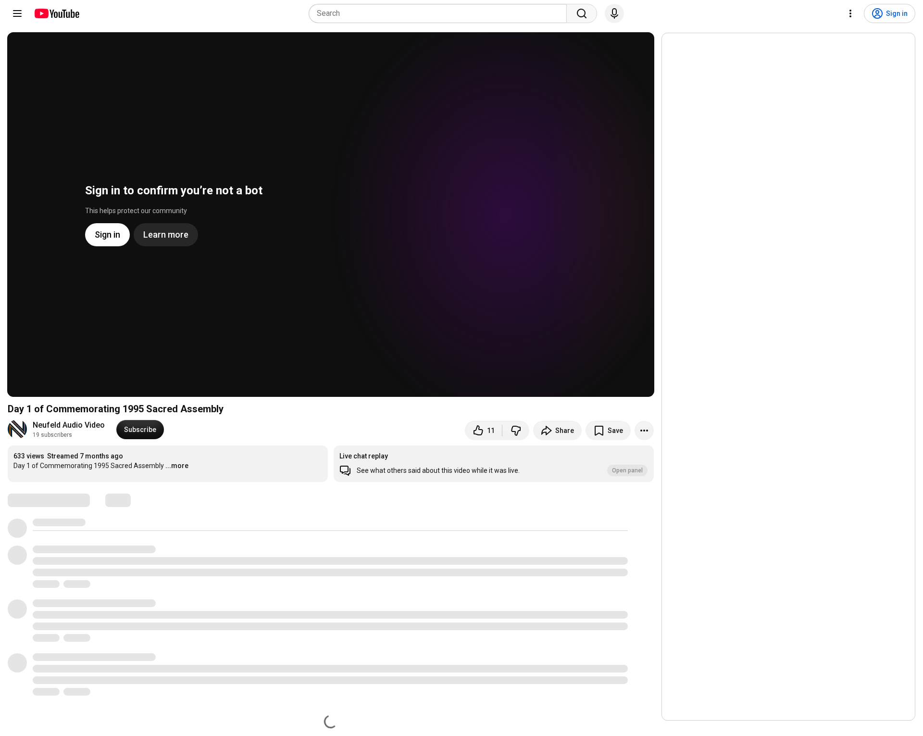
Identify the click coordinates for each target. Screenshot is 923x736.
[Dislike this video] (515, 430)
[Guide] (17, 13)
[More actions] (644, 430)
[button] (494, 463)
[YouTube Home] (56, 13)
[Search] (581, 13)
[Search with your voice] (614, 13)
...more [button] (176, 466)
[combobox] (440, 13)
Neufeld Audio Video (69, 425)
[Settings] (850, 13)
